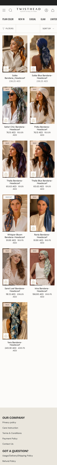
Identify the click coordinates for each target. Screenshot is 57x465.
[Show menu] (4, 10)
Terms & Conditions (12, 433)
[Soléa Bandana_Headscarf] (14, 53)
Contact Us (7, 443)
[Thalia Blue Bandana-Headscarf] (42, 159)
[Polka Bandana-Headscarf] (42, 105)
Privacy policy (9, 422)
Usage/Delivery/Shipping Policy (17, 455)
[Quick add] (6, 69)
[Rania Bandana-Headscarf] (42, 213)
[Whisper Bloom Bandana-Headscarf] (14, 213)
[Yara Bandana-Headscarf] (14, 320)
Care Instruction (10, 427)
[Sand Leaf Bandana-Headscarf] (14, 266)
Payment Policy (9, 438)
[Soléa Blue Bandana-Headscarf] (42, 53)
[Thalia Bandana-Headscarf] (14, 159)
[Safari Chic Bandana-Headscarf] (14, 105)
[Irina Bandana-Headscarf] (42, 266)
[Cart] (53, 10)
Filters (9, 28)
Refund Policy (9, 461)
